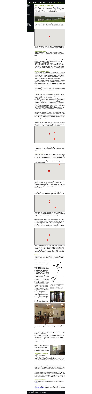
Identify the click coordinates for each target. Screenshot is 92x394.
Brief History (28, 5)
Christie (38, 67)
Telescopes (28, 22)
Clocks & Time (28, 24)
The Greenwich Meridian (30, 6)
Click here (35, 382)
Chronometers (28, 23)
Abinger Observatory (58, 7)
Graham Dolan (33, 391)
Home (27, 4)
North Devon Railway (38, 388)
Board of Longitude (29, 25)
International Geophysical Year (41, 249)
